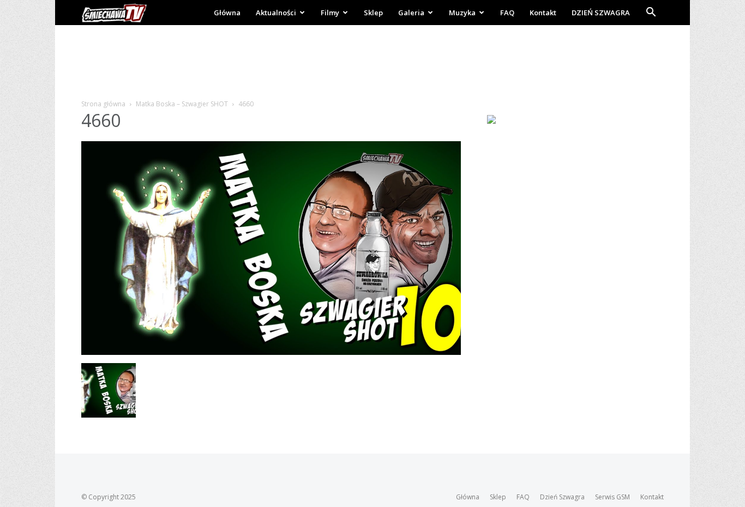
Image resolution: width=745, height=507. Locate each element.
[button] (651, 13)
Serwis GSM (612, 497)
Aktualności (276, 12)
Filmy (330, 12)
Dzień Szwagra (562, 497)
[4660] (271, 352)
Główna (227, 12)
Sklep (373, 12)
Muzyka (462, 12)
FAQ (507, 12)
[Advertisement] (372, 62)
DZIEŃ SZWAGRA (601, 12)
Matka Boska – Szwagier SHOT (182, 103)
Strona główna (103, 103)
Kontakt (543, 12)
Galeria (411, 12)
